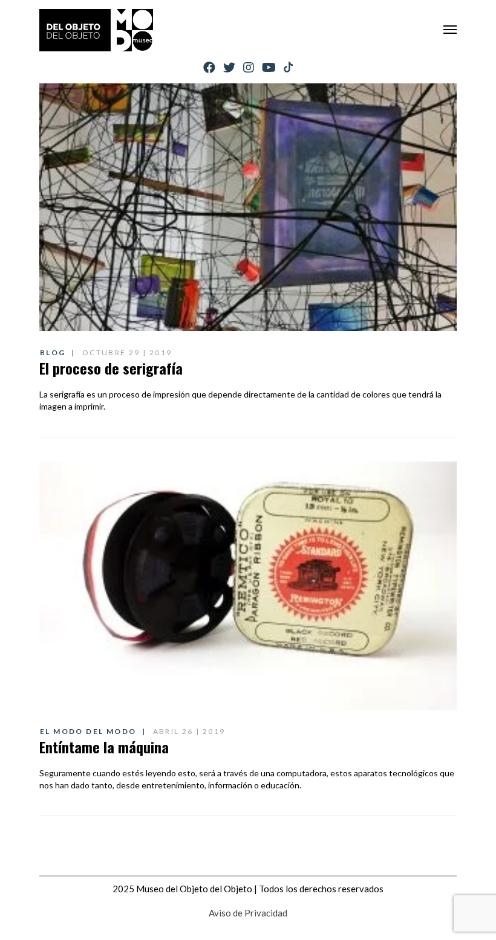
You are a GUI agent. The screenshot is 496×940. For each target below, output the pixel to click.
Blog (53, 352)
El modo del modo (88, 731)
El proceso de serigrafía (111, 368)
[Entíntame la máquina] (248, 585)
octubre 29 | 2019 (127, 352)
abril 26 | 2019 (189, 731)
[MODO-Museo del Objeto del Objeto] (96, 30)
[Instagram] (248, 67)
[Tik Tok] (288, 67)
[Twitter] (229, 67)
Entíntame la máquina (104, 747)
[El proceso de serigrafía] (248, 207)
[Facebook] (209, 67)
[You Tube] (269, 67)
